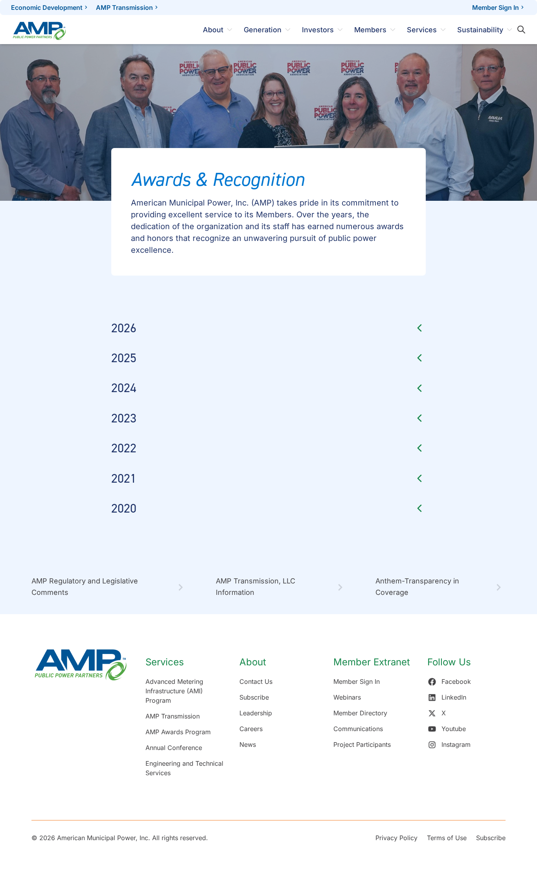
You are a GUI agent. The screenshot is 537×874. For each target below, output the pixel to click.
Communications (358, 729)
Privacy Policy (396, 838)
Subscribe (254, 697)
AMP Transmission (124, 7)
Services (422, 30)
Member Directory (360, 713)
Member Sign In (495, 7)
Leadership (255, 713)
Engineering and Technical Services (184, 768)
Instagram (456, 744)
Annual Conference (173, 748)
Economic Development (47, 7)
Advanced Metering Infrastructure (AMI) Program (174, 691)
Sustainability (480, 30)
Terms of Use (447, 838)
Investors (318, 30)
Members (370, 30)
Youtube (453, 729)
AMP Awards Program (178, 732)
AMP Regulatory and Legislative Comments (84, 586)
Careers (251, 729)
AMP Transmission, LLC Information (255, 586)
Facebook (456, 681)
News (247, 744)
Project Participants (362, 744)
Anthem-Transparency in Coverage (417, 586)
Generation (262, 30)
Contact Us (255, 681)
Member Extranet (371, 662)
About (213, 30)
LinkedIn (453, 697)
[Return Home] (80, 717)
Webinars (347, 697)
